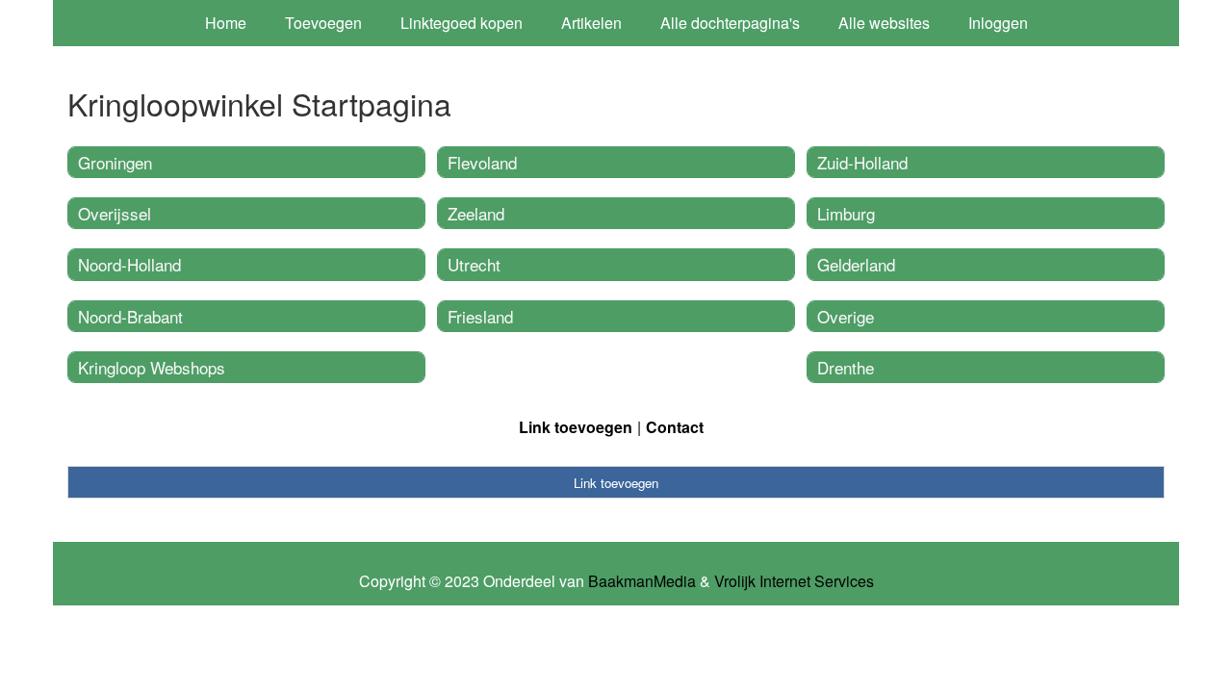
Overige (845, 316)
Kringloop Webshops (151, 367)
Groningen (115, 162)
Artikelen (591, 23)
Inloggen (998, 23)
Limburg (846, 213)
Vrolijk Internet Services (794, 581)
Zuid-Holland (862, 162)
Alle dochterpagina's (730, 23)
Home (225, 23)
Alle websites (884, 23)
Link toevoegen (575, 427)
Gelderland (856, 264)
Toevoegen (323, 23)
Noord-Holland (129, 264)
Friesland (480, 316)
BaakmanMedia (642, 581)
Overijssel (114, 213)
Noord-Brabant (130, 316)
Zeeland (476, 213)
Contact (675, 427)
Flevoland (482, 162)
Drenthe (845, 367)
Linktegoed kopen (461, 23)
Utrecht (474, 264)
